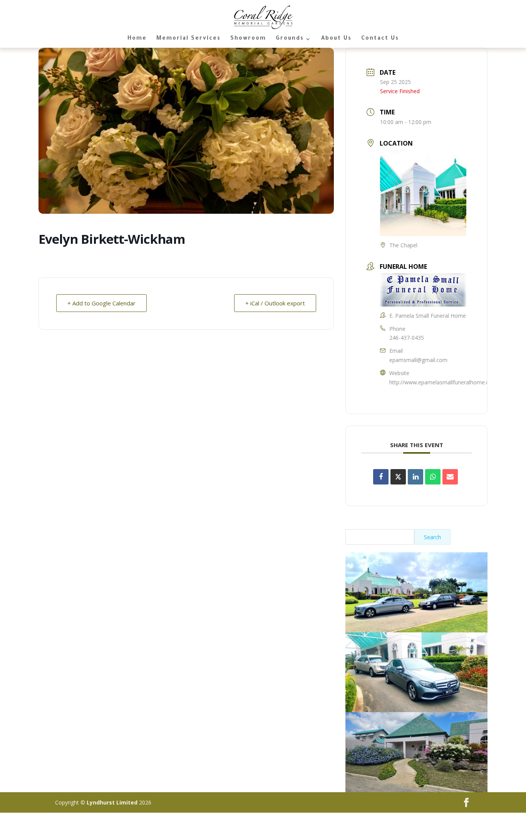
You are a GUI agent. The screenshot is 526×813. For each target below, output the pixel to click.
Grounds (290, 39)
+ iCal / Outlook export (275, 303)
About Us (336, 39)
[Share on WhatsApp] (433, 476)
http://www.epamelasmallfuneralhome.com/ (444, 382)
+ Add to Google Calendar (101, 303)
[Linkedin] (415, 476)
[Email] (450, 476)
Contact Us (380, 39)
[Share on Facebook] (381, 476)
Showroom (248, 39)
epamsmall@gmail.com (418, 360)
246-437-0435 (406, 337)
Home (137, 39)
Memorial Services (188, 39)
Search (432, 537)
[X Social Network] (398, 476)
